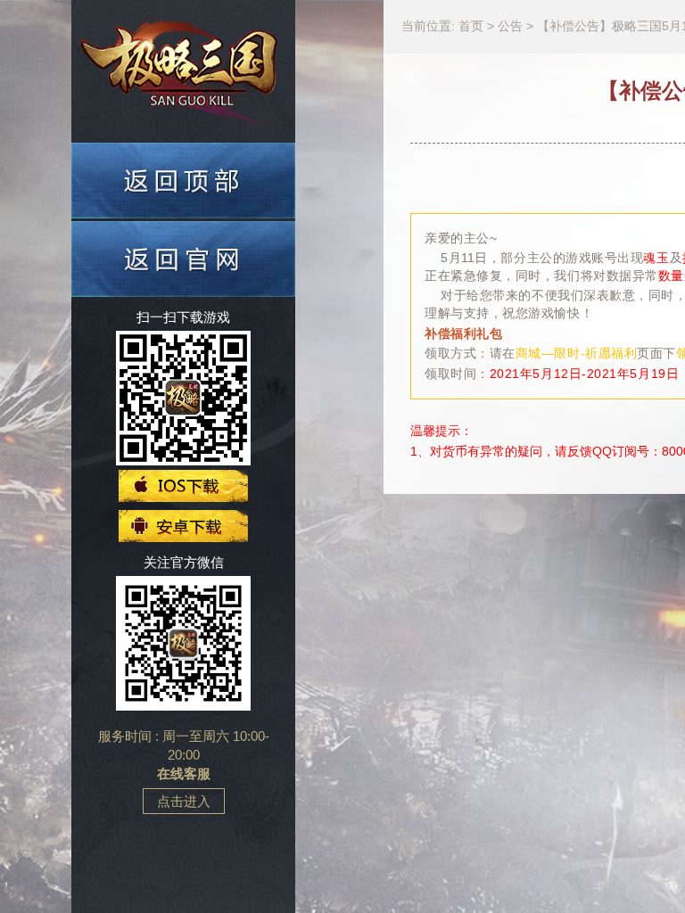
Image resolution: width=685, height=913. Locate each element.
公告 (512, 26)
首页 (472, 26)
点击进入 (183, 801)
